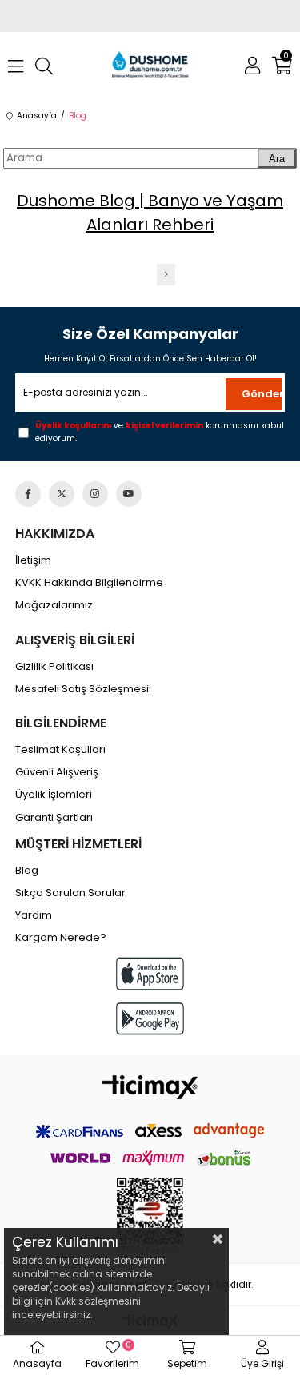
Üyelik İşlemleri (53, 794)
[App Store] (150, 973)
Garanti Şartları (54, 818)
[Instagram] (95, 494)
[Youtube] (129, 494)
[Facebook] (28, 494)
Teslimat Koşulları (60, 750)
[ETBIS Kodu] (150, 1216)
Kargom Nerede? (60, 938)
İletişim (33, 560)
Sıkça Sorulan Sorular (70, 893)
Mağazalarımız (54, 605)
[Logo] (150, 1087)
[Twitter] (61, 494)
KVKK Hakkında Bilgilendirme (89, 583)
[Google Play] (150, 1018)
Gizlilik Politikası (54, 667)
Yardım (33, 915)
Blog (26, 870)
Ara (277, 159)
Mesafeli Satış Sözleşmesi (82, 689)
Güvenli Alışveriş (56, 772)
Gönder (262, 393)
